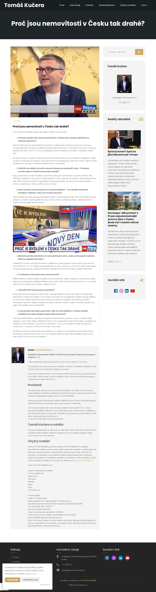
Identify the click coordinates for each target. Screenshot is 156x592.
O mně (16, 557)
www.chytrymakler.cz (84, 460)
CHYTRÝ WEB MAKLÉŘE (87, 580)
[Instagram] (121, 291)
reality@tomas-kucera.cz (73, 570)
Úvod (61, 5)
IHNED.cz (117, 261)
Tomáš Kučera (43, 349)
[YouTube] (132, 291)
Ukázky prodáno (128, 5)
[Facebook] (116, 291)
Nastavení (45, 584)
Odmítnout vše (30, 580)
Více (143, 5)
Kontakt (16, 561)
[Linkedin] (127, 291)
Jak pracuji (75, 5)
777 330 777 (67, 564)
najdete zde (30, 573)
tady (38, 357)
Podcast (89, 5)
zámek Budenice (107, 5)
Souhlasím (12, 580)
